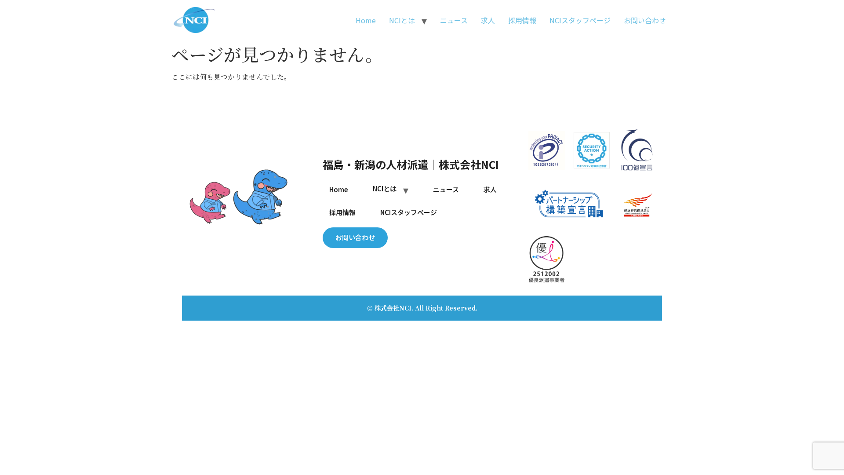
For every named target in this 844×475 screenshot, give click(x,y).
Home (366, 20)
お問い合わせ (645, 20)
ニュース (454, 20)
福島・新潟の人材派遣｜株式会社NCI (411, 164)
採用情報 (522, 20)
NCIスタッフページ (580, 20)
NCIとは (402, 20)
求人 (488, 20)
